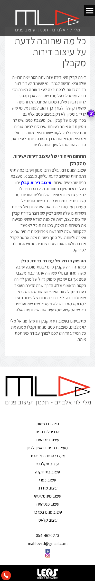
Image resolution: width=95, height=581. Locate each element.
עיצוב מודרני (47, 488)
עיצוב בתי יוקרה (47, 472)
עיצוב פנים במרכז (47, 512)
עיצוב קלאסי (47, 520)
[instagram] (47, 555)
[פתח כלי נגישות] (91, 113)
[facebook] (47, 551)
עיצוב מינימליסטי (47, 496)
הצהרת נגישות (47, 423)
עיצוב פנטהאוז (47, 440)
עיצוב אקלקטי (47, 464)
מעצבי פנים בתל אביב (47, 456)
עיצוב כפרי (47, 480)
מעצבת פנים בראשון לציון (47, 448)
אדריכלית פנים (48, 431)
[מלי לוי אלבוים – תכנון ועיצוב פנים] (47, 20)
